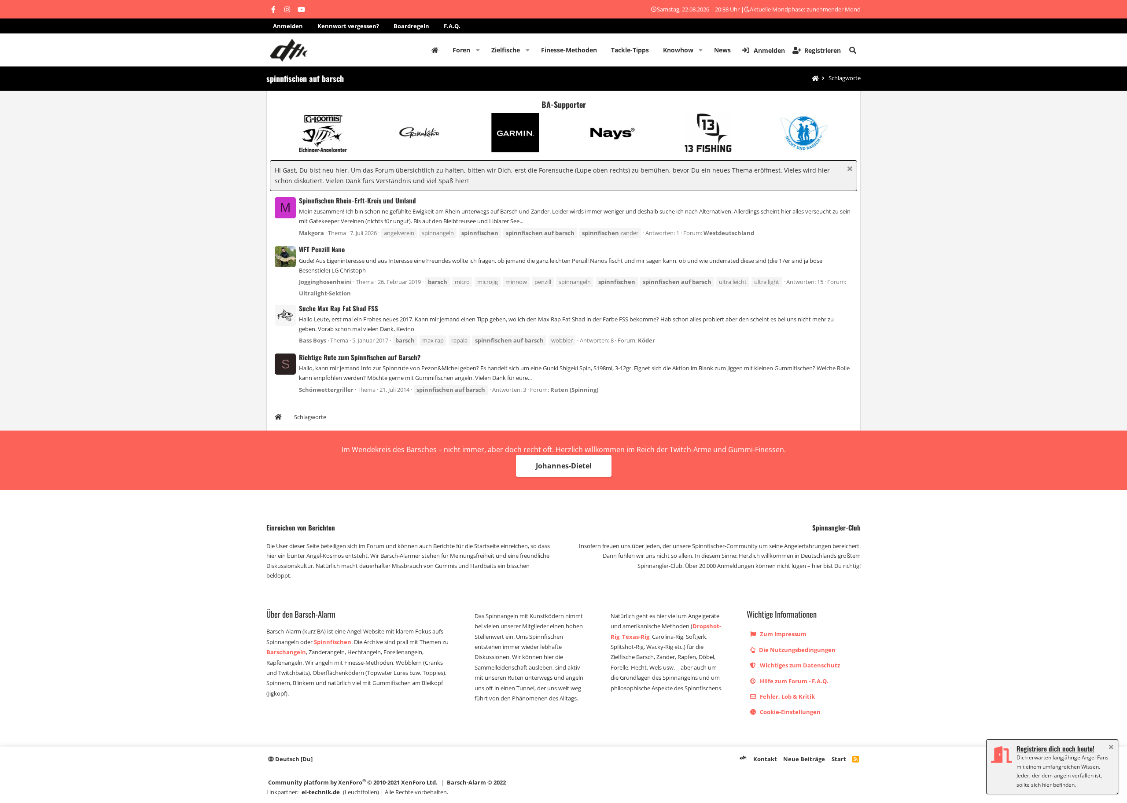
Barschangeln (286, 652)
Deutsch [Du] (293, 759)
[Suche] (853, 50)
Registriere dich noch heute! (1055, 748)
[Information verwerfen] (848, 169)
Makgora (311, 233)
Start (839, 759)
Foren (461, 50)
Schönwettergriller (326, 390)
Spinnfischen (332, 642)
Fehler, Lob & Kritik (787, 696)
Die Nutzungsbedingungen (797, 650)
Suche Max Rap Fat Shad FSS (338, 308)
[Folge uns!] (273, 9)
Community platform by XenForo (353, 782)
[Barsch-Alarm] (743, 759)
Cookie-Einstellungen (790, 712)
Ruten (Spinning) (574, 390)
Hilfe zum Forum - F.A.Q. (794, 681)
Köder (646, 340)
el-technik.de (321, 792)
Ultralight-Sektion (325, 293)
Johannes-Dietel (564, 466)
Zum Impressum (783, 634)
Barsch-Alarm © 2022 (476, 782)
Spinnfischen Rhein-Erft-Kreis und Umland (357, 200)
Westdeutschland (728, 233)
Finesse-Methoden (569, 50)
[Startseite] (815, 78)
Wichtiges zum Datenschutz (799, 665)
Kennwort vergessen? (348, 26)
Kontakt (765, 759)
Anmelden (288, 26)
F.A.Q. (452, 26)
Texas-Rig (635, 637)
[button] (478, 50)
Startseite (435, 50)
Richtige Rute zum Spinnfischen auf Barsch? (359, 357)
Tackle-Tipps (630, 50)
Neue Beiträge (804, 759)
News (722, 50)
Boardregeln (411, 26)
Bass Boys (312, 340)
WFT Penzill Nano (322, 249)
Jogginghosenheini (325, 282)
